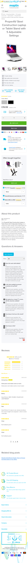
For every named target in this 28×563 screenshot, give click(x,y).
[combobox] (14, 11)
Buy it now (14, 128)
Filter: (4, 258)
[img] (5, 378)
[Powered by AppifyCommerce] (24, 340)
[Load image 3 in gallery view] (14, 68)
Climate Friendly (12, 147)
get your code (19, 112)
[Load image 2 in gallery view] (9, 69)
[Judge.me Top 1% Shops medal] (14, 538)
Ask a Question (9, 254)
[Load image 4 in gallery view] (20, 69)
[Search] (2, 11)
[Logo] (14, 6)
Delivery (9, 136)
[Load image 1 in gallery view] (3, 69)
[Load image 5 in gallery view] (25, 69)
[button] (4, 96)
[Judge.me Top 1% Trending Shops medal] (21, 538)
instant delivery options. (13, 142)
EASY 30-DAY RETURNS (21, 90)
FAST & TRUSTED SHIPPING (8, 90)
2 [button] (13, 441)
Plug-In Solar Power (14, 1)
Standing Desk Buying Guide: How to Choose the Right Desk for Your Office (13, 458)
